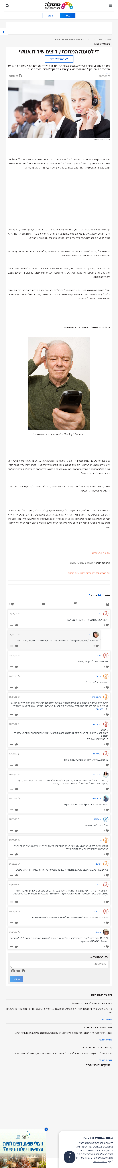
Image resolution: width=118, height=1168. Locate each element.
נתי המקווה (97, 798)
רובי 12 (99, 863)
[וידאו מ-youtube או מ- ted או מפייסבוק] (18, 971)
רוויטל (99, 884)
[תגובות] (43, 604)
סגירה (69, 1157)
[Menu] (110, 5)
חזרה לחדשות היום (102, 44)
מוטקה (109, 39)
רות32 (88, 634)
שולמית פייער (96, 697)
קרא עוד (99, 709)
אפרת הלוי (97, 774)
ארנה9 (99, 676)
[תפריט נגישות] (4, 31)
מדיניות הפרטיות (100, 1161)
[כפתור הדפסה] (107, 604)
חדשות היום (100, 39)
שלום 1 (99, 932)
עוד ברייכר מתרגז (101, 553)
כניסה (68, 15)
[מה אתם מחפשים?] (7, 5)
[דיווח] (75, 604)
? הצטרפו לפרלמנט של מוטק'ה (82, 573)
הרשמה (50, 15)
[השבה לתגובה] (16, 625)
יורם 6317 (98, 819)
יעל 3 (99, 613)
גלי (100, 840)
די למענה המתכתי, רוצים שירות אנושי (68, 39)
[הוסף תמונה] (13, 970)
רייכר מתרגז (89, 39)
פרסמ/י (17, 979)
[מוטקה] (59, 5)
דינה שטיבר (97, 911)
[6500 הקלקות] (23, 1148)
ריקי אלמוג (97, 724)
